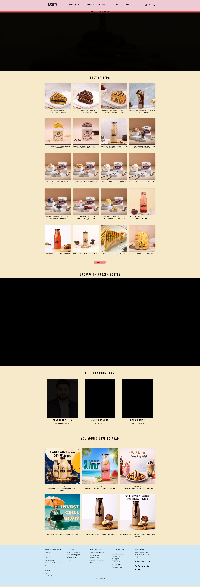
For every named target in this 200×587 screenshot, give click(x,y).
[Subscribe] (150, 561)
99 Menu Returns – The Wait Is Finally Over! (138, 488)
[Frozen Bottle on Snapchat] (136, 569)
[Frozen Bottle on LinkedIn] (139, 569)
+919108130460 (116, 564)
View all (100, 262)
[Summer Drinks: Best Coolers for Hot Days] (100, 466)
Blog (46, 565)
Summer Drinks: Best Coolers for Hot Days (100, 488)
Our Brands (117, 4)
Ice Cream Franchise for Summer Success (62, 534)
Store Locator (48, 568)
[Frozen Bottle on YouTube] (142, 566)
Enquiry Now (52, 360)
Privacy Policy (49, 552)
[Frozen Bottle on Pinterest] (148, 566)
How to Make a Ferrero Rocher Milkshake (100, 534)
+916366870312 (94, 557)
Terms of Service (49, 555)
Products (87, 4)
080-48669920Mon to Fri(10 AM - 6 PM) (116, 560)
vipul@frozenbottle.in (118, 553)
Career (69, 560)
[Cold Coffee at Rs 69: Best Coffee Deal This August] (62, 466)
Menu (46, 557)
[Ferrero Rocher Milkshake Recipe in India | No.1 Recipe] (137, 512)
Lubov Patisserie (75, 4)
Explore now (52, 44)
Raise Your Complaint (51, 575)
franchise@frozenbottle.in (97, 552)
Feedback (47, 570)
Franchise (127, 4)
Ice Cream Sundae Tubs (101, 4)
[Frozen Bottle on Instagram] (136, 566)
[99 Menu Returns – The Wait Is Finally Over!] (137, 466)
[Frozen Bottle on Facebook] (139, 566)
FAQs (46, 573)
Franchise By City (49, 560)
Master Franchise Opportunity (53, 562)
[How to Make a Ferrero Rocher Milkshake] (100, 512)
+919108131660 (94, 555)
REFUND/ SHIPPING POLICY (53, 549)
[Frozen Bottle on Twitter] (145, 566)
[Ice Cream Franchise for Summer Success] (62, 512)
